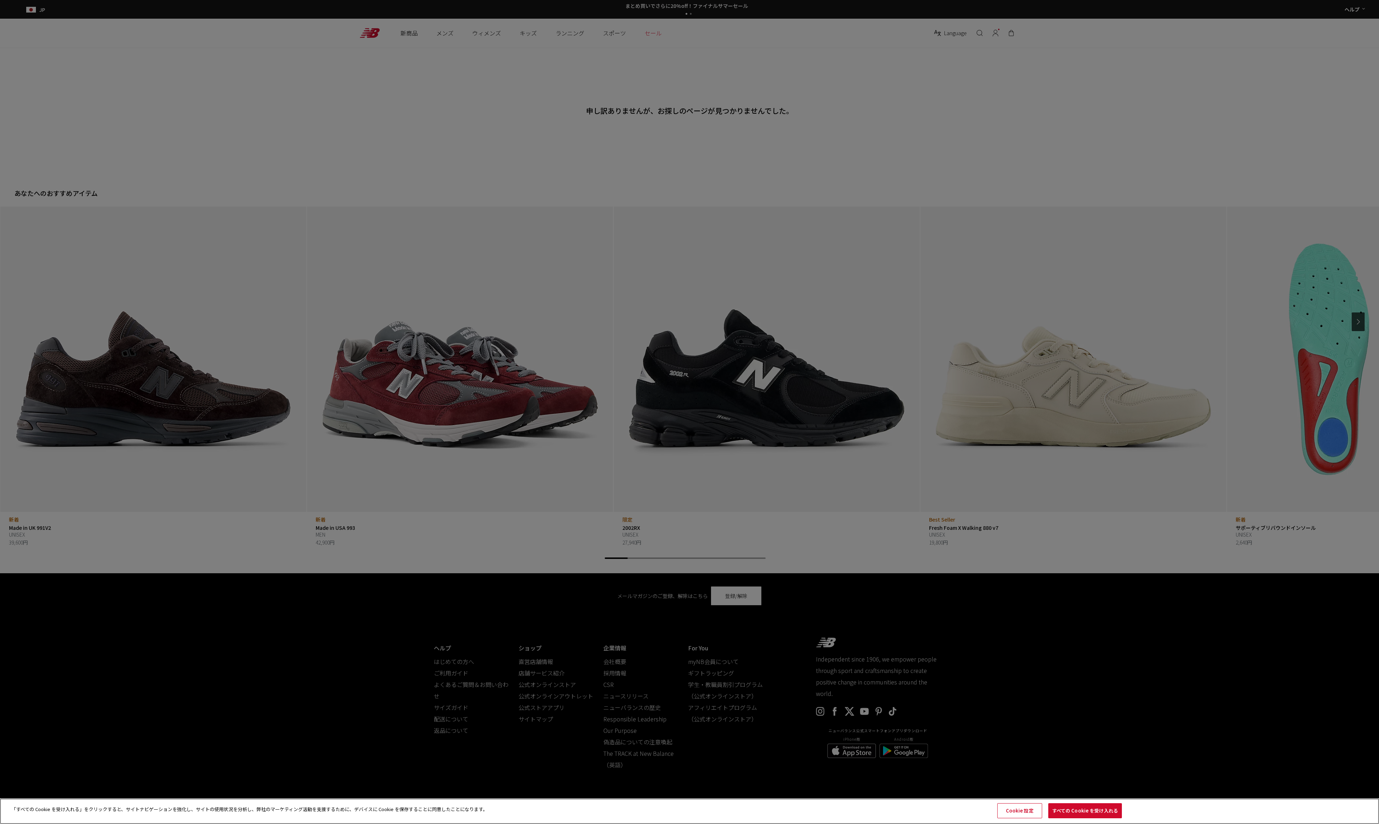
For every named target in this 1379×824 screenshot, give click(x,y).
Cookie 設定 (1020, 810)
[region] (689, 811)
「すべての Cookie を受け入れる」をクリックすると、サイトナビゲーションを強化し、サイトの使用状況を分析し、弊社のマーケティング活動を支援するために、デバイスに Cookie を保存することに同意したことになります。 (249, 809)
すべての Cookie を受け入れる (1085, 810)
